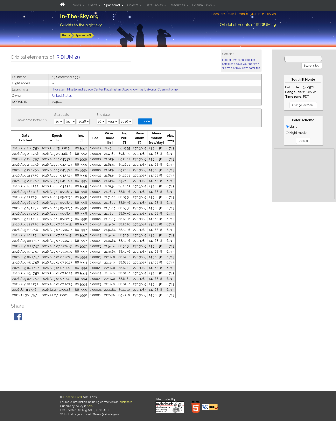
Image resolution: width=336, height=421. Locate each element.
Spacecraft (83, 35)
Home (66, 35)
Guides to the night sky (81, 25)
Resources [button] (178, 5)
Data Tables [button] (154, 5)
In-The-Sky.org (79, 16)
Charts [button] (93, 5)
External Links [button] (202, 5)
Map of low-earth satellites (239, 59)
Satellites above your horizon (240, 63)
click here (126, 402)
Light (293, 126)
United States (62, 95)
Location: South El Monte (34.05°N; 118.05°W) (243, 14)
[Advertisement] (304, 174)
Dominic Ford (72, 397)
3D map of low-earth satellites (241, 68)
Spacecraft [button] (112, 5)
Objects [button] (133, 5)
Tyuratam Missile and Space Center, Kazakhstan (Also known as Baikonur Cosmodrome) (115, 89)
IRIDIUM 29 (67, 57)
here (90, 406)
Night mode (297, 133)
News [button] (77, 5)
